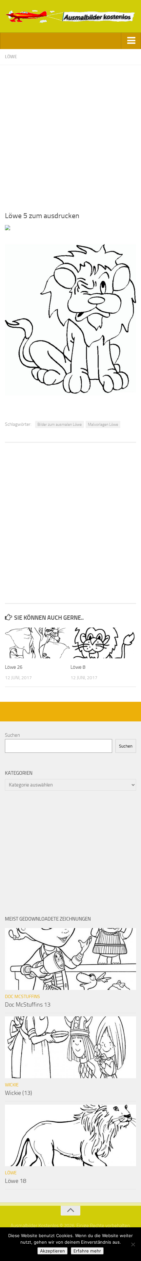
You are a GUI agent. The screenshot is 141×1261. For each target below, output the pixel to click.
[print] (7, 229)
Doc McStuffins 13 (27, 1004)
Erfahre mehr (87, 1250)
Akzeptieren (52, 1250)
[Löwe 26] (37, 643)
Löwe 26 (13, 667)
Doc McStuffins (22, 996)
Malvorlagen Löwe (103, 424)
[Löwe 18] (70, 1135)
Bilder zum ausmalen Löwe (59, 424)
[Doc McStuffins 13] (70, 959)
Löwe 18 (15, 1180)
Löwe (11, 57)
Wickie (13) (18, 1093)
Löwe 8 (77, 667)
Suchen (12, 735)
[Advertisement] (70, 135)
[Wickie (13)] (70, 1047)
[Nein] (133, 1244)
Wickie (12, 1085)
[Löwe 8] (103, 643)
